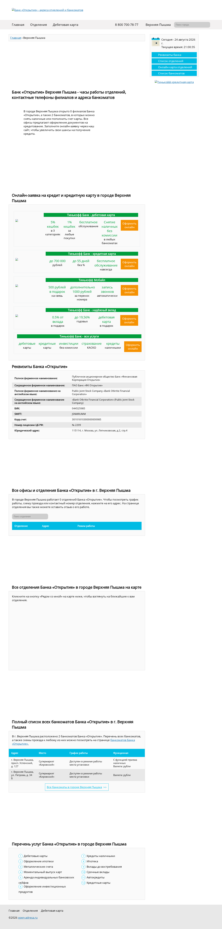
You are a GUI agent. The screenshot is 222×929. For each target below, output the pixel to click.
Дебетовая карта (65, 25)
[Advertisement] (77, 64)
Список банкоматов (171, 73)
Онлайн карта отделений (175, 67)
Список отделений (170, 61)
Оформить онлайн (129, 225)
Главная (18, 25)
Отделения (38, 25)
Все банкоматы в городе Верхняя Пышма (74, 787)
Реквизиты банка (169, 55)
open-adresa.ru (28, 917)
